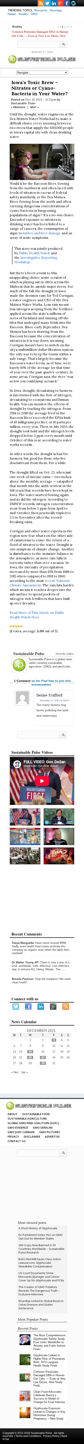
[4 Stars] (18, 626)
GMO (34, 14)
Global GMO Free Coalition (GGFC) (33, 1123)
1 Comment (22, 681)
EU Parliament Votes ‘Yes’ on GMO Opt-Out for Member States (41, 1236)
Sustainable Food (36, 1114)
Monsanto (40, 10)
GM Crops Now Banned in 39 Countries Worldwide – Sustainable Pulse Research (41, 1248)
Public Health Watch (34, 253)
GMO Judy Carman (21, 1132)
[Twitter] (15, 1006)
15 (30, 1051)
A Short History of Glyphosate (38, 1228)
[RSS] (65, 1006)
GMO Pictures (49, 1132)
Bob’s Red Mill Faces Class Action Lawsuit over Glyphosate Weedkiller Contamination (40, 1262)
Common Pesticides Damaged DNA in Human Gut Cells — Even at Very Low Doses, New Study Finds (40, 36)
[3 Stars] (16, 626)
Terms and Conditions (28, 1436)
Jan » (24, 1072)
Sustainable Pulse (23, 103)
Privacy (13, 1136)
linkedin (54, 3)
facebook (67, 3)
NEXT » (34, 107)
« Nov (15, 1072)
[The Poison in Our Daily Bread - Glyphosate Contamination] (25, 836)
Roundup (56, 10)
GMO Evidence (18, 1127)
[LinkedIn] (40, 1006)
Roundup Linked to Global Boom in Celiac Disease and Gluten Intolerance (41, 1304)
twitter (47, 3)
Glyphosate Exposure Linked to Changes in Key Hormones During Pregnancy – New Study (49, 1413)
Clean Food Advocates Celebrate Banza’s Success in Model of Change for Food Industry (49, 1397)
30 (42, 1063)
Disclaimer (32, 1136)
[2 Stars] (13, 626)
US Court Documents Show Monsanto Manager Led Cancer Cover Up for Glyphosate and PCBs (41, 1276)
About (12, 1114)
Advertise (52, 1136)
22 (30, 1057)
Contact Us (17, 1141)
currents (73, 3)
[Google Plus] (53, 1006)
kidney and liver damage (42, 233)
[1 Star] (11, 626)
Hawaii (12, 14)
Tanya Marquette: (23, 943)
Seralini (23, 14)
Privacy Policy (51, 1436)
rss (41, 3)
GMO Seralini (43, 1127)
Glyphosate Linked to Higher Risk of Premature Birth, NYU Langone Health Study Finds (49, 1360)
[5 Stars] (21, 626)
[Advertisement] (42, 643)
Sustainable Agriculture (27, 1118)
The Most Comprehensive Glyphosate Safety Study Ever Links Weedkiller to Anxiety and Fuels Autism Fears (49, 1342)
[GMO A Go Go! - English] (59, 856)
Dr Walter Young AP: (25, 962)
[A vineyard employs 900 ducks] (25, 856)
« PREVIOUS (18, 107)
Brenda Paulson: (23, 979)
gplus (60, 3)
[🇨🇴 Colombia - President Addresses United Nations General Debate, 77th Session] (59, 817)
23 (42, 1057)
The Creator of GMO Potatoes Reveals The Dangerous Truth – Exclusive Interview (39, 1290)
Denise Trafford (49, 695)
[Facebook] (28, 1006)
